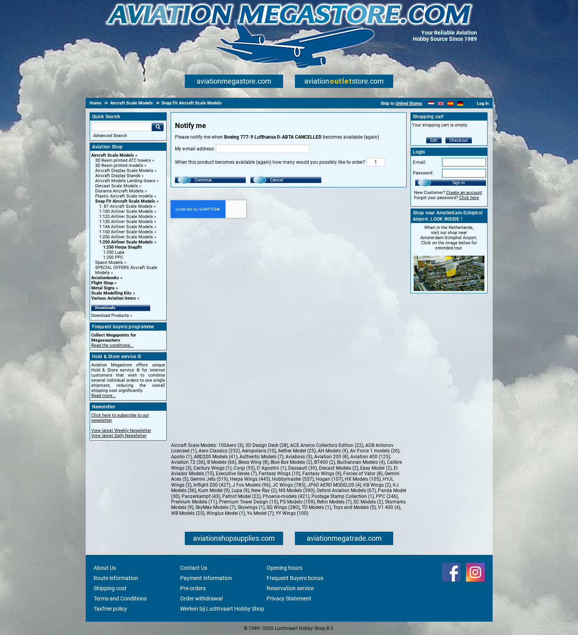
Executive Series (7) (236, 473)
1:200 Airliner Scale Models (126, 237)
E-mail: (419, 162)
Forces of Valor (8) (363, 473)
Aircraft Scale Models (112, 155)
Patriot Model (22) (241, 496)
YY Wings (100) (292, 513)
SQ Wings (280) (283, 507)
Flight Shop (102, 282)
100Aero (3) (230, 445)
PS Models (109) (297, 502)
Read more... (103, 395)
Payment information (206, 578)
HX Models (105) (363, 479)
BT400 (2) (324, 462)
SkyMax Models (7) (215, 507)
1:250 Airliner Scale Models (126, 242)
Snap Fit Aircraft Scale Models (125, 201)
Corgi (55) (244, 468)
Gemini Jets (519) (209, 479)
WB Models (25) (187, 513)
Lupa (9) (240, 490)
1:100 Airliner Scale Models (126, 211)
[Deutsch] (460, 103)
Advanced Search (110, 135)
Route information (116, 578)
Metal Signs (103, 288)
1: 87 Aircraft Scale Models (126, 206)
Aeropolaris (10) (259, 451)
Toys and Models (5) (354, 507)
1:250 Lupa (113, 252)
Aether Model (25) (297, 451)
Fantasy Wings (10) (279, 473)
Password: (423, 173)
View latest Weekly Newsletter (121, 430)
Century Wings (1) (212, 468)
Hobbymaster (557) (293, 479)
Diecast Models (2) (338, 468)
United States (409, 103)
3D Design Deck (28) (266, 445)
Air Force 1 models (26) (374, 451)
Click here (469, 197)
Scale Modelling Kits (111, 293)
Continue (203, 180)
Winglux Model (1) (225, 513)
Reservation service (290, 588)
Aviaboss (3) (298, 456)
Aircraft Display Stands (117, 175)
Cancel (276, 180)
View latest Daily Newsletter (119, 435)
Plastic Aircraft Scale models (124, 196)
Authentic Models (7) (261, 456)
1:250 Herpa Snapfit (122, 247)
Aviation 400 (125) (370, 456)
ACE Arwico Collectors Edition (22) (326, 445)
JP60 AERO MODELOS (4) (334, 485)
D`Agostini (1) (271, 468)
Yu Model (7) (260, 513)
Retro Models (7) (334, 502)
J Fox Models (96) (251, 485)
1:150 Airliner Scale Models (126, 231)
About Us (105, 568)
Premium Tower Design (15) (248, 502)
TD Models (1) (316, 507)
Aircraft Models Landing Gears (125, 180)
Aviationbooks (105, 277)
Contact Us (193, 568)
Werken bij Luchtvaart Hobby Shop (222, 609)
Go (158, 127)
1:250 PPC (113, 257)
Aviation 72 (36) (188, 462)
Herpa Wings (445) (250, 479)
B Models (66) (221, 462)
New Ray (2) (264, 490)
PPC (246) (387, 496)
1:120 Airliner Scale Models (126, 216)
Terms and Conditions (120, 598)
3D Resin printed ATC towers (123, 160)
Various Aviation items (113, 298)
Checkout (458, 140)
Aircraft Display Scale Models (124, 170)
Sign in (458, 182)
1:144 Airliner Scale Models (126, 226)
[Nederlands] (431, 103)
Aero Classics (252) (219, 451)
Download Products (110, 315)
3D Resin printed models (119, 165)
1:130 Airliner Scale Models (126, 221)
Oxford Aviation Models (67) (346, 490)
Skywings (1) (251, 507)
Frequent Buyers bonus (295, 578)
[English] (441, 103)
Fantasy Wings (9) (321, 473)
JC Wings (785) (289, 485)
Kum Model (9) (214, 490)
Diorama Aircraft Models (119, 191)
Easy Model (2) (376, 468)
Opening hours (284, 568)
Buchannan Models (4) (361, 462)
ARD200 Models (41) (215, 456)
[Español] (450, 103)
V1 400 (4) (389, 507)
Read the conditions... (112, 345)
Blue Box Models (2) (291, 462)
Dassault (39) (302, 468)
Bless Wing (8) (253, 462)
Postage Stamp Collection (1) (342, 496)
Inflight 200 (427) (211, 485)
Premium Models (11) (194, 502)
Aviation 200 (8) (331, 456)
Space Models (109, 262)
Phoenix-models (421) (286, 496)
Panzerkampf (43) (201, 496)
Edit (434, 140)
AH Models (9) (333, 451)
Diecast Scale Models (116, 185)
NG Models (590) (297, 490)
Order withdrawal (201, 598)
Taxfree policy (110, 609)
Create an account (464, 192)
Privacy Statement (289, 598)
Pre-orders (193, 588)
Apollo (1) (181, 456)
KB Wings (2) (377, 485)
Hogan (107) (329, 479)
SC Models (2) (368, 502)
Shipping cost (110, 588)
